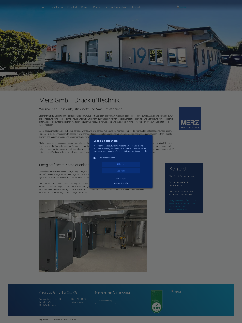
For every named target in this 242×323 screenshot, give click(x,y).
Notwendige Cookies (107, 158)
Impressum (116, 183)
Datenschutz (125, 183)
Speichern (121, 170)
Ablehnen (121, 164)
